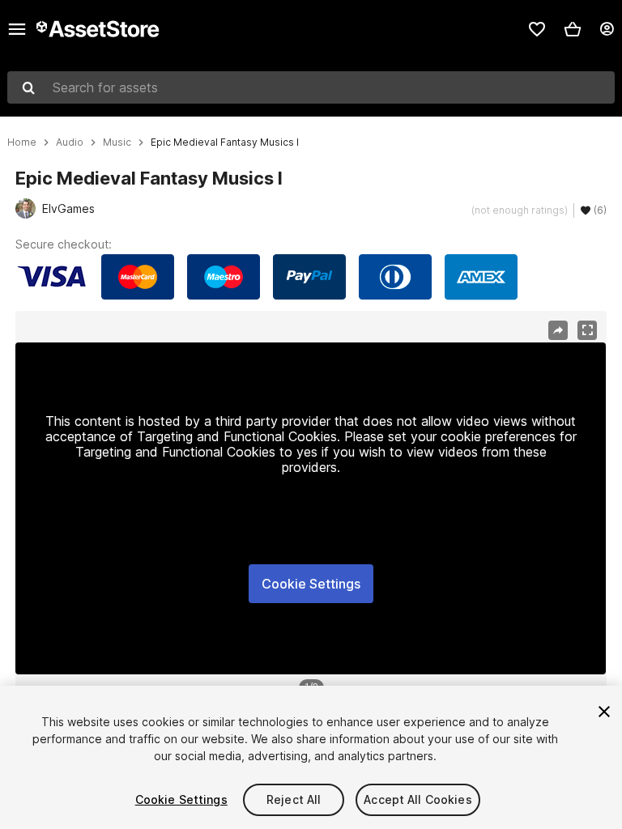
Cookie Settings (311, 584)
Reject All (293, 799)
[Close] (604, 711)
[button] (572, 29)
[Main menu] (17, 29)
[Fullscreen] (587, 330)
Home (21, 142)
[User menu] (607, 29)
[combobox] (311, 87)
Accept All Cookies (418, 799)
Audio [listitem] (69, 142)
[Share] (558, 330)
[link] (537, 29)
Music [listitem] (117, 142)
